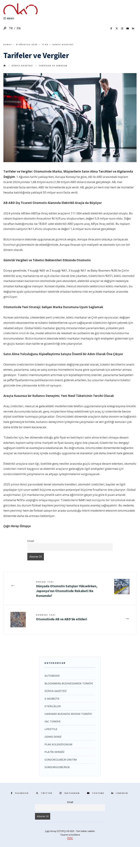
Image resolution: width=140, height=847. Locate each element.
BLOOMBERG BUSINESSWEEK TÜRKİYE (69, 683)
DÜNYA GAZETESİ (63, 44)
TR (11, 28)
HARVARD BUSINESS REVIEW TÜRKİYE (68, 714)
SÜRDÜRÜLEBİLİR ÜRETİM (61, 759)
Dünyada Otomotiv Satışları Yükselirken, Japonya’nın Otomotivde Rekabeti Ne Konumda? (66, 589)
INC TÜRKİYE (53, 721)
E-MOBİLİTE (52, 698)
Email (30, 541)
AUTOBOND (52, 675)
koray (7, 44)
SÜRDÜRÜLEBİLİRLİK (57, 767)
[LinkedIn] (133, 28)
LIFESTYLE (51, 729)
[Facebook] (111, 28)
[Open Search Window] (5, 28)
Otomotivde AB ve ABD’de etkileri (62, 617)
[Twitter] (116, 28)
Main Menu (13, 18)
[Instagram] (122, 28)
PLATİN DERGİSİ (54, 752)
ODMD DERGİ (53, 736)
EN (19, 28)
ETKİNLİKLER (53, 706)
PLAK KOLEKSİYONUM (58, 744)
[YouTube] (127, 28)
